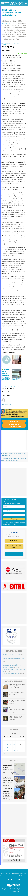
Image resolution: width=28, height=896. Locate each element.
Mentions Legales (5, 876)
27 (10, 750)
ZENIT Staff (17, 43)
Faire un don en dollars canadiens (14, 425)
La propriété (15, 873)
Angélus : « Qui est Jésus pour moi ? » (11, 654)
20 (10, 747)
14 (14, 744)
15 (17, 744)
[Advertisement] (14, 441)
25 (4, 750)
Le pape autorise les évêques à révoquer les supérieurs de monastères (16, 718)
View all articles (6, 404)
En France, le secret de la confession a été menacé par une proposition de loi (17, 709)
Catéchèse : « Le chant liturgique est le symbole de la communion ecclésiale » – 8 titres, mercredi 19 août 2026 (14, 665)
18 (4, 747)
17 (23, 744)
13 (10, 744)
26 (7, 750)
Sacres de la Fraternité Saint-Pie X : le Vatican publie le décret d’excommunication (17, 686)
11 (4, 744)
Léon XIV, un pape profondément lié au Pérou (8, 765)
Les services (23, 873)
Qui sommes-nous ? (6, 873)
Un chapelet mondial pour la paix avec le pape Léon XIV (16, 693)
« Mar (4, 753)
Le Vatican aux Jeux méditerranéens (11, 673)
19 (7, 747)
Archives (4, 44)
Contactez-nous (23, 876)
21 (14, 747)
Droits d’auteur (14, 876)
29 (17, 750)
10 (23, 742)
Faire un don (14, 421)
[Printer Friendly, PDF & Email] (22, 53)
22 (17, 747)
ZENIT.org (6, 23)
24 (23, 747)
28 (14, 750)
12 (7, 744)
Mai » (7, 753)
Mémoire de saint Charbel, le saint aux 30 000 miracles (17, 701)
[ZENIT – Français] (8, 3)
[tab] (8, 840)
